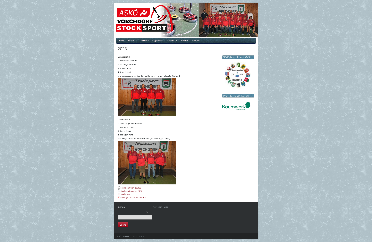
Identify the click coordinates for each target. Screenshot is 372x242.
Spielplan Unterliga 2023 (131, 191)
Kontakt (196, 40)
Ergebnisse (157, 40)
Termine (169, 41)
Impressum (157, 207)
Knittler (185, 40)
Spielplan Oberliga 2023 (130, 187)
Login (166, 207)
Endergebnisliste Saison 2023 (133, 197)
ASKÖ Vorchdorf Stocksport (127, 236)
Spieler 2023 (125, 194)
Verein (130, 41)
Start (121, 40)
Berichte (145, 40)
